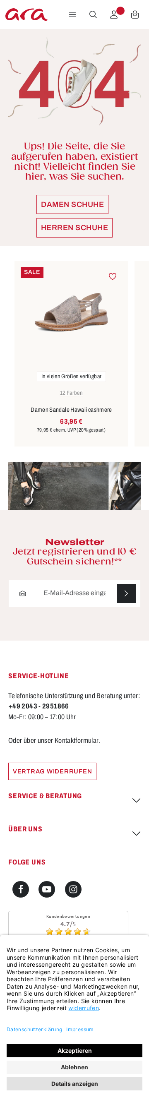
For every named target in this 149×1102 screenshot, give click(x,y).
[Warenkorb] (135, 14)
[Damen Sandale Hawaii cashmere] (71, 312)
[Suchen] (93, 14)
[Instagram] (73, 889)
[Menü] (72, 14)
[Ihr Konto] (114, 14)
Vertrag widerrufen (52, 771)
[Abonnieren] (126, 593)
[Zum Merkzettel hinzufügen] (112, 276)
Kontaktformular (77, 740)
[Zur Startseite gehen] (26, 14)
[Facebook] (20, 889)
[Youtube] (46, 889)
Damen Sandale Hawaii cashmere (71, 409)
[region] (74, 354)
